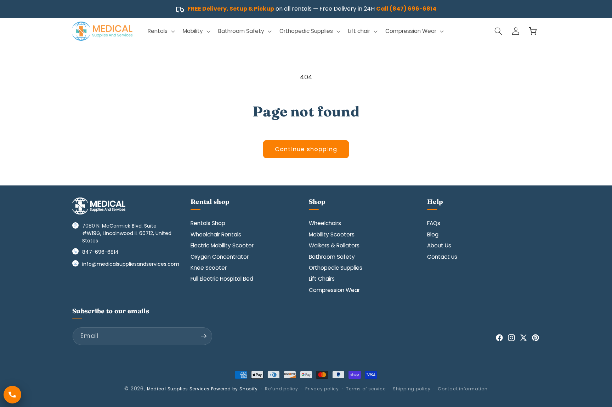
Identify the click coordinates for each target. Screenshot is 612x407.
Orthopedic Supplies (335, 267)
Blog (432, 234)
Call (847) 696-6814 (406, 9)
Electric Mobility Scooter (222, 245)
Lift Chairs (322, 278)
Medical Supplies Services (178, 389)
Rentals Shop (208, 223)
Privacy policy (322, 389)
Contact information (463, 389)
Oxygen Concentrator (220, 256)
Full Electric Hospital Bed (222, 278)
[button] (160, 31)
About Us (439, 245)
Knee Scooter (209, 267)
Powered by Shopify (234, 389)
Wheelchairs (325, 223)
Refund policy (281, 389)
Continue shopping (306, 149)
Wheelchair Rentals (216, 234)
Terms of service (365, 389)
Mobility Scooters (332, 234)
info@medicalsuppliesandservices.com (130, 264)
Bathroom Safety (332, 256)
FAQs (433, 223)
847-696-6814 (100, 252)
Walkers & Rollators (334, 245)
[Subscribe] (203, 336)
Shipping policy (412, 389)
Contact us (442, 256)
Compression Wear (334, 290)
